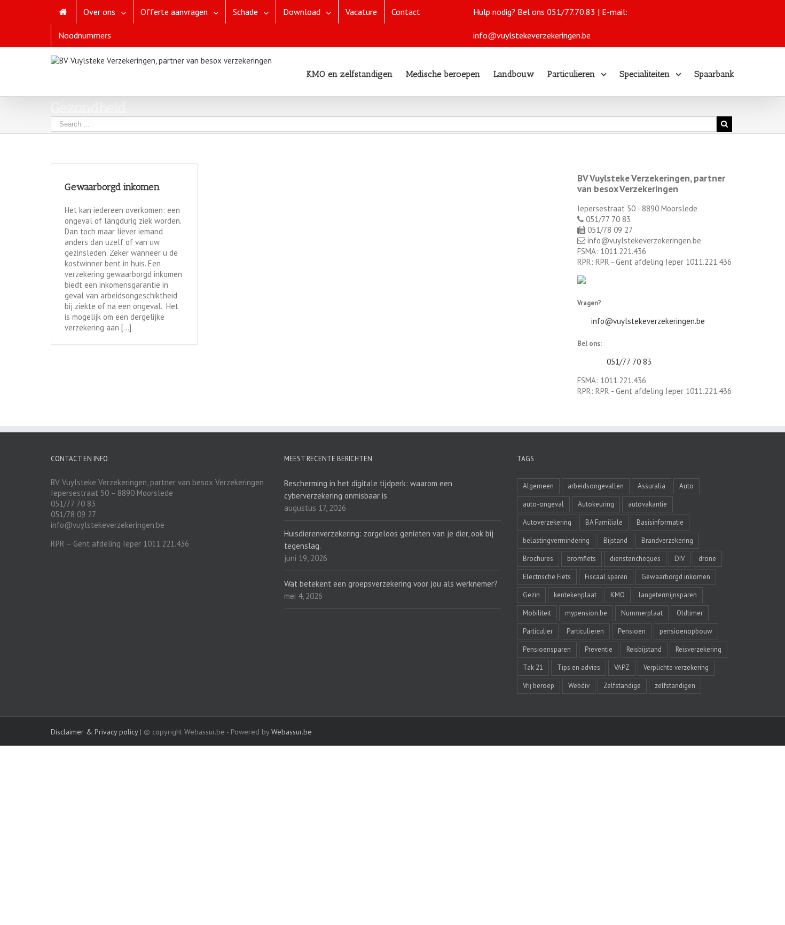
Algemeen (538, 486)
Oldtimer (690, 613)
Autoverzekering (547, 522)
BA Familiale (604, 522)
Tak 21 (533, 667)
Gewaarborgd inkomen (112, 187)
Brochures (538, 558)
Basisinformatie (660, 522)
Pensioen (632, 631)
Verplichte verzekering (676, 667)
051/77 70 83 (629, 362)
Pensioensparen (547, 649)
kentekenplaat (575, 594)
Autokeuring (596, 504)
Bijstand (615, 540)
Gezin (531, 594)
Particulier (538, 631)
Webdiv (579, 685)
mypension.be (586, 613)
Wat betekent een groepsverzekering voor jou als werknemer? (391, 584)
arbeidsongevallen (596, 486)
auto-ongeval (543, 504)
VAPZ (622, 667)
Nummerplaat (642, 613)
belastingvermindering (556, 540)
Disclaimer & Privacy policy (94, 732)
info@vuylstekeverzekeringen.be (648, 321)
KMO (617, 594)
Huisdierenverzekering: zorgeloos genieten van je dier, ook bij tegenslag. (388, 539)
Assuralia (651, 486)
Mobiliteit (537, 613)
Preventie (599, 649)
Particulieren (585, 631)
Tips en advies (578, 667)
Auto (686, 486)
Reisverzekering (698, 649)
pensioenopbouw (686, 631)
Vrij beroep (538, 685)
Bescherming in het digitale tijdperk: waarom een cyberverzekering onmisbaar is (368, 489)
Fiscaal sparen (606, 576)
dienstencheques (635, 558)
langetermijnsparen (668, 594)
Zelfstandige (622, 685)
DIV (679, 558)
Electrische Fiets (547, 576)
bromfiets (581, 558)
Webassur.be (291, 732)
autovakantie (647, 504)
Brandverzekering (667, 540)
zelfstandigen (675, 685)
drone (707, 558)
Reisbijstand (644, 649)
